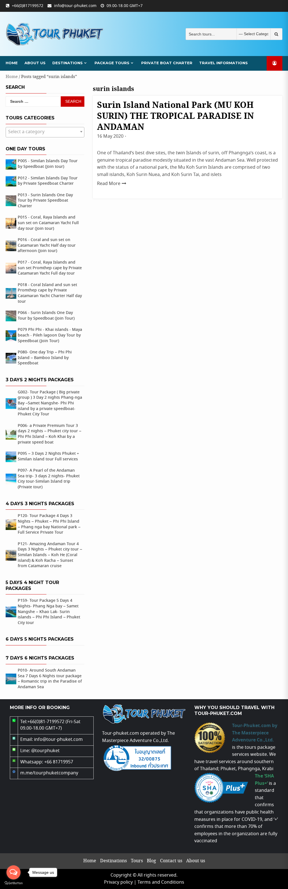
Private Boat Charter (166, 63)
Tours (137, 861)
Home (12, 63)
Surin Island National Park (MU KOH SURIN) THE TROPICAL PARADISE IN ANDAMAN (175, 116)
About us (35, 63)
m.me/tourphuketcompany (49, 773)
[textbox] (45, 132)
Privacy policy (118, 882)
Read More (108, 184)
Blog (151, 861)
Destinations (67, 63)
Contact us (171, 861)
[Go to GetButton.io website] (13, 883)
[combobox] (45, 132)
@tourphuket (45, 751)
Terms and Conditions (161, 882)
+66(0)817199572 (27, 6)
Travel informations (223, 63)
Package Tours (111, 63)
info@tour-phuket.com (75, 6)
